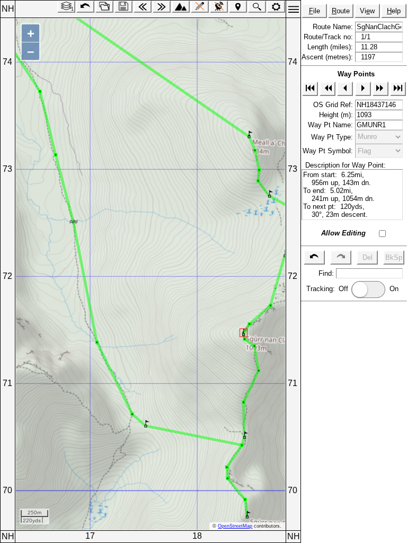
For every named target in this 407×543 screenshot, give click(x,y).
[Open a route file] (104, 7)
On (396, 289)
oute (341, 11)
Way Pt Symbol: (329, 151)
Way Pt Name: (331, 125)
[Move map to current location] (238, 7)
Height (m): (337, 115)
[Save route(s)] (123, 7)
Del (367, 257)
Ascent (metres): (328, 57)
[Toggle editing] (200, 7)
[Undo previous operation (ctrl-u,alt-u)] (85, 7)
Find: (327, 273)
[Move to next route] (162, 7)
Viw (367, 11)
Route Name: (334, 27)
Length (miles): (331, 47)
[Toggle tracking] (219, 7)
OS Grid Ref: (334, 105)
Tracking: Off (328, 289)
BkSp (393, 257)
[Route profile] (181, 7)
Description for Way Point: (343, 165)
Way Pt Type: (333, 137)
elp (394, 11)
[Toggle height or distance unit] (276, 7)
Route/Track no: (329, 37)
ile (314, 11)
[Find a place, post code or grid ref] (257, 7)
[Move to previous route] (143, 7)
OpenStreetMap (235, 526)
